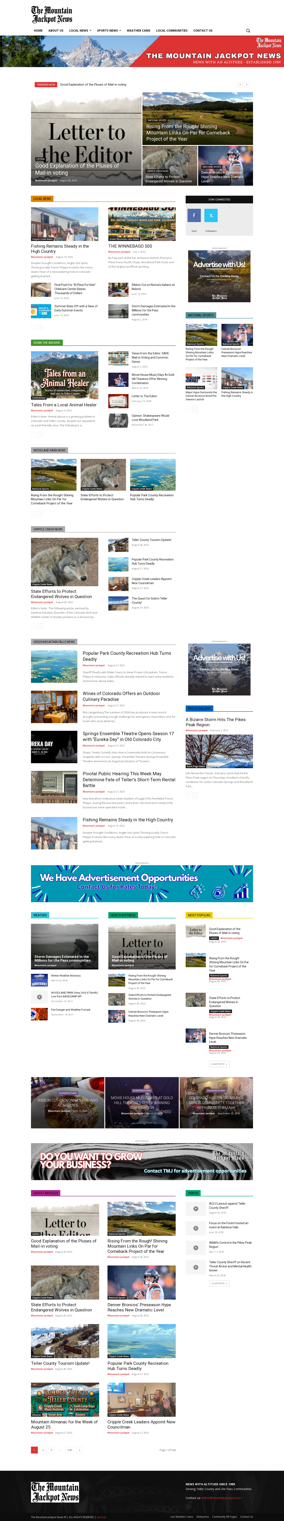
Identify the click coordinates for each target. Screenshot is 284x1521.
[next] (246, 84)
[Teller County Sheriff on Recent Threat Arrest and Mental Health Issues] (196, 1267)
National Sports (157, 120)
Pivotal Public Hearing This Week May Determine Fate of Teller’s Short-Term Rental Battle (129, 779)
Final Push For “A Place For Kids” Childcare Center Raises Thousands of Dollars (75, 289)
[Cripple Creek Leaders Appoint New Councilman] (118, 584)
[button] (248, 31)
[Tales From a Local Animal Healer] (64, 375)
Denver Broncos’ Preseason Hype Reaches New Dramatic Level (236, 352)
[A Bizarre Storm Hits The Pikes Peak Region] (219, 751)
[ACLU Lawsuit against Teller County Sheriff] (196, 1209)
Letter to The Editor (144, 396)
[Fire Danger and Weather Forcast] (39, 1014)
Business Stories (68, 1093)
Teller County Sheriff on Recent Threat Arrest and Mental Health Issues (230, 1266)
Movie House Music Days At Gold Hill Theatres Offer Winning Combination (153, 379)
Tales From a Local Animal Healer (64, 404)
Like (194, 210)
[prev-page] (33, 327)
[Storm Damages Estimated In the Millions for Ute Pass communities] (118, 311)
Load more (218, 1064)
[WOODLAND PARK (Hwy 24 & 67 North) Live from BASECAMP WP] (39, 997)
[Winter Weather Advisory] (39, 980)
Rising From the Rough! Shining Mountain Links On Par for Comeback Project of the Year (52, 499)
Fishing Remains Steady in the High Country (237, 394)
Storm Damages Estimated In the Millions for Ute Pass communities (153, 310)
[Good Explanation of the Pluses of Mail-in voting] (86, 139)
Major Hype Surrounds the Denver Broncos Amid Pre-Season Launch (201, 396)
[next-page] (40, 327)
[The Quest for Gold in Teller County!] (118, 603)
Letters (41, 159)
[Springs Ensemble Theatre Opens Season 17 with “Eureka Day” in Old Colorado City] (54, 747)
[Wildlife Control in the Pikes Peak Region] (196, 1248)
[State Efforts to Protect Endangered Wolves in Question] (169, 166)
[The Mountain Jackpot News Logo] (52, 15)
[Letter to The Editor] (118, 401)
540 (70, 1450)
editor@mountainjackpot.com (222, 1498)
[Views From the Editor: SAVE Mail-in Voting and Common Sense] (118, 358)
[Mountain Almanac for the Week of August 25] (65, 1400)
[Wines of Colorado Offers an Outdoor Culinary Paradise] (54, 707)
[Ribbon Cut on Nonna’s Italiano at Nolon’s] (118, 290)
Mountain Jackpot (42, 256)
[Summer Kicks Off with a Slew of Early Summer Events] (41, 311)
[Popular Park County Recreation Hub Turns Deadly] (153, 475)
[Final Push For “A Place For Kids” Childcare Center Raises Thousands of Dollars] (41, 290)
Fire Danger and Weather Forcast (70, 1009)
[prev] (240, 84)
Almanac (36, 1414)
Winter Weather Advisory (66, 975)
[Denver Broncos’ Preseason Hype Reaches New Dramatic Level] (225, 166)
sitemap (101, 1517)
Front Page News (196, 766)
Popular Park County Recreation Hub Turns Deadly (137, 1366)
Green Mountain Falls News (124, 239)
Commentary (38, 397)
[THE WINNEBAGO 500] (142, 224)
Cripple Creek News (157, 171)
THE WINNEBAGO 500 (130, 246)
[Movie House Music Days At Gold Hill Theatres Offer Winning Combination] (118, 380)
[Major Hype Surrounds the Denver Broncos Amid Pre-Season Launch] (201, 378)
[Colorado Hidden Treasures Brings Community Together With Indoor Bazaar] (216, 1102)
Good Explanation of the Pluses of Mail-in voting (93, 84)
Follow (211, 210)
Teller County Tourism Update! (151, 540)
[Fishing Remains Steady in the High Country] (64, 224)
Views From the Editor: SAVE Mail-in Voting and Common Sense (150, 357)
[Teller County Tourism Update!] (118, 545)
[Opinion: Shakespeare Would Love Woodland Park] (118, 421)
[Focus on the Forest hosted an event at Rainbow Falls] (196, 1228)
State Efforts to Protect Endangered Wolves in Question (61, 594)
